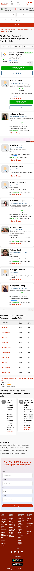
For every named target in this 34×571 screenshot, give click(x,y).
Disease (4, 495)
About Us (28, 518)
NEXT (30, 310)
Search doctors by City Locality (12, 524)
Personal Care (3, 541)
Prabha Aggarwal (6, 347)
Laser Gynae (12, 29)
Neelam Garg (5, 342)
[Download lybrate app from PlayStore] (17, 561)
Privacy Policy (28, 529)
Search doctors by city (12, 520)
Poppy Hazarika (6, 367)
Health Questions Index (20, 525)
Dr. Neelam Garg (16, 166)
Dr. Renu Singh (15, 250)
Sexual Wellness (3, 531)
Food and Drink (3, 538)
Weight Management (4, 535)
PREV (4, 310)
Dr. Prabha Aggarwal (18, 182)
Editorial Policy (28, 532)
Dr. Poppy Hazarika (17, 270)
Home (1, 29)
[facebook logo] (11, 552)
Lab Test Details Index (20, 543)
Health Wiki (21, 518)
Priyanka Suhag (6, 372)
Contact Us (29, 520)
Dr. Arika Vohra (16, 145)
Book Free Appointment (29, 3)
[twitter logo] (15, 552)
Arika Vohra (5, 337)
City (3, 487)
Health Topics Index (21, 533)
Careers (28, 521)
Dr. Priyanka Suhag (17, 286)
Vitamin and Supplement (4, 522)
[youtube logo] (22, 552)
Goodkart (3, 519)
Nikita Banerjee (6, 352)
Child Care (3, 543)
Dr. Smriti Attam (16, 227)
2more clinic (14, 300)
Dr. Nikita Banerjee (17, 201)
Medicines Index (20, 536)
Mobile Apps (29, 523)
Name (3, 471)
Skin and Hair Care (3, 528)
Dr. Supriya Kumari (17, 114)
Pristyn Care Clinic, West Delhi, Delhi (16, 54)
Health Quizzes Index (20, 529)
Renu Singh (5, 362)
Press (28, 535)
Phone (4, 479)
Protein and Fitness (4, 525)
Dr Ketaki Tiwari (16, 80)
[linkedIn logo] (18, 552)
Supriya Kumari (6, 332)
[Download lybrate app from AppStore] (17, 565)
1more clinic (14, 96)
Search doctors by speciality (12, 529)
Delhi (6, 29)
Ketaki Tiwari (5, 327)
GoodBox (3, 545)
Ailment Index (20, 539)
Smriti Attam (5, 357)
